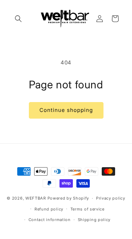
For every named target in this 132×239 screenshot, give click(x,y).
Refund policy (48, 209)
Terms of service (87, 209)
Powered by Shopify (68, 198)
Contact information (50, 219)
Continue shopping (66, 110)
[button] (18, 18)
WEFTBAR (35, 198)
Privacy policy (110, 198)
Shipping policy (94, 219)
